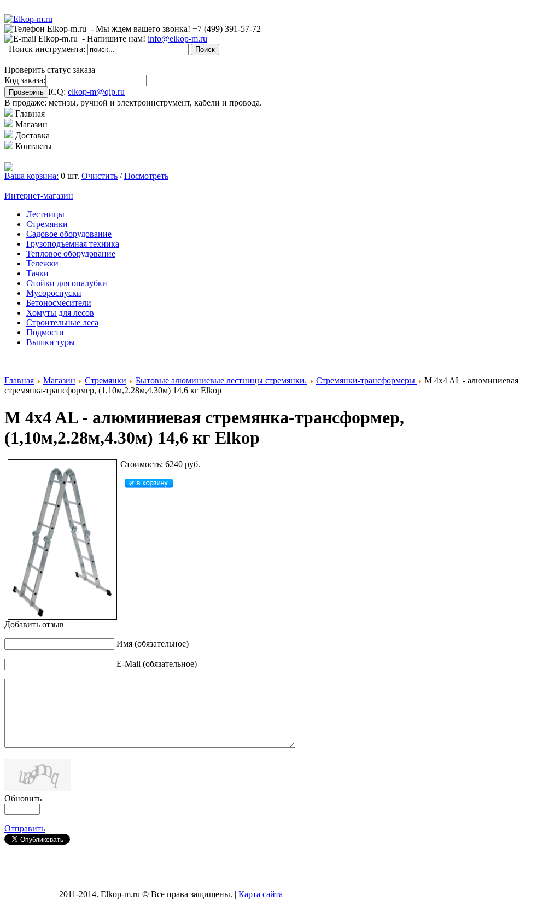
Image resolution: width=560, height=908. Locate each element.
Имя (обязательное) (152, 643)
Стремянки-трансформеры (366, 380)
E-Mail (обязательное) (156, 663)
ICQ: (86, 91)
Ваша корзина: (31, 176)
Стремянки (105, 380)
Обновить (23, 798)
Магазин (59, 380)
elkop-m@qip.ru (96, 91)
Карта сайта (260, 894)
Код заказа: (24, 80)
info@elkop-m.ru (177, 38)
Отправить (24, 828)
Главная (19, 380)
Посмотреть (146, 176)
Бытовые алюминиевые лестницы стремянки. (221, 380)
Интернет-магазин (38, 195)
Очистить (99, 176)
